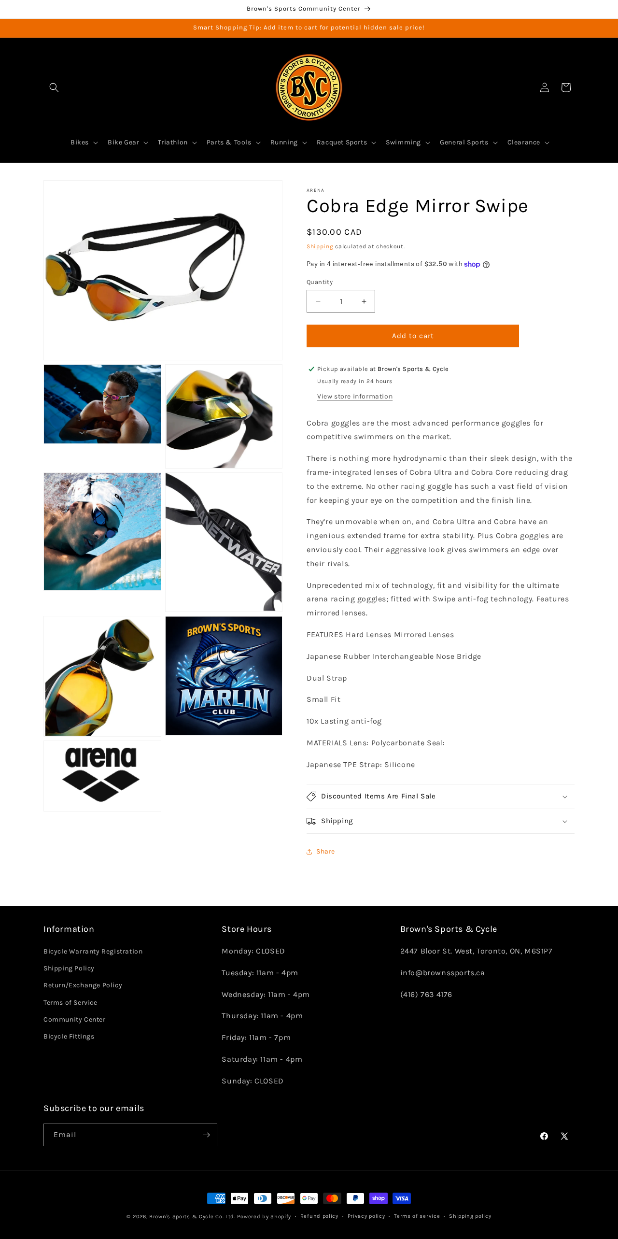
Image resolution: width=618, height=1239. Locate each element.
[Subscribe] (206, 1135)
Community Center (74, 1019)
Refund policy (319, 1216)
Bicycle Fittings (69, 1036)
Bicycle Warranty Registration (92, 951)
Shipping (320, 246)
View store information (355, 396)
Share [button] (325, 851)
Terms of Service (70, 1002)
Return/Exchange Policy (82, 986)
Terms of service (417, 1216)
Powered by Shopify (264, 1216)
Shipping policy (470, 1216)
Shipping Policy (69, 969)
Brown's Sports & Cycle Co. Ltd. (192, 1216)
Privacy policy (366, 1216)
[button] (54, 87)
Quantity (320, 282)
